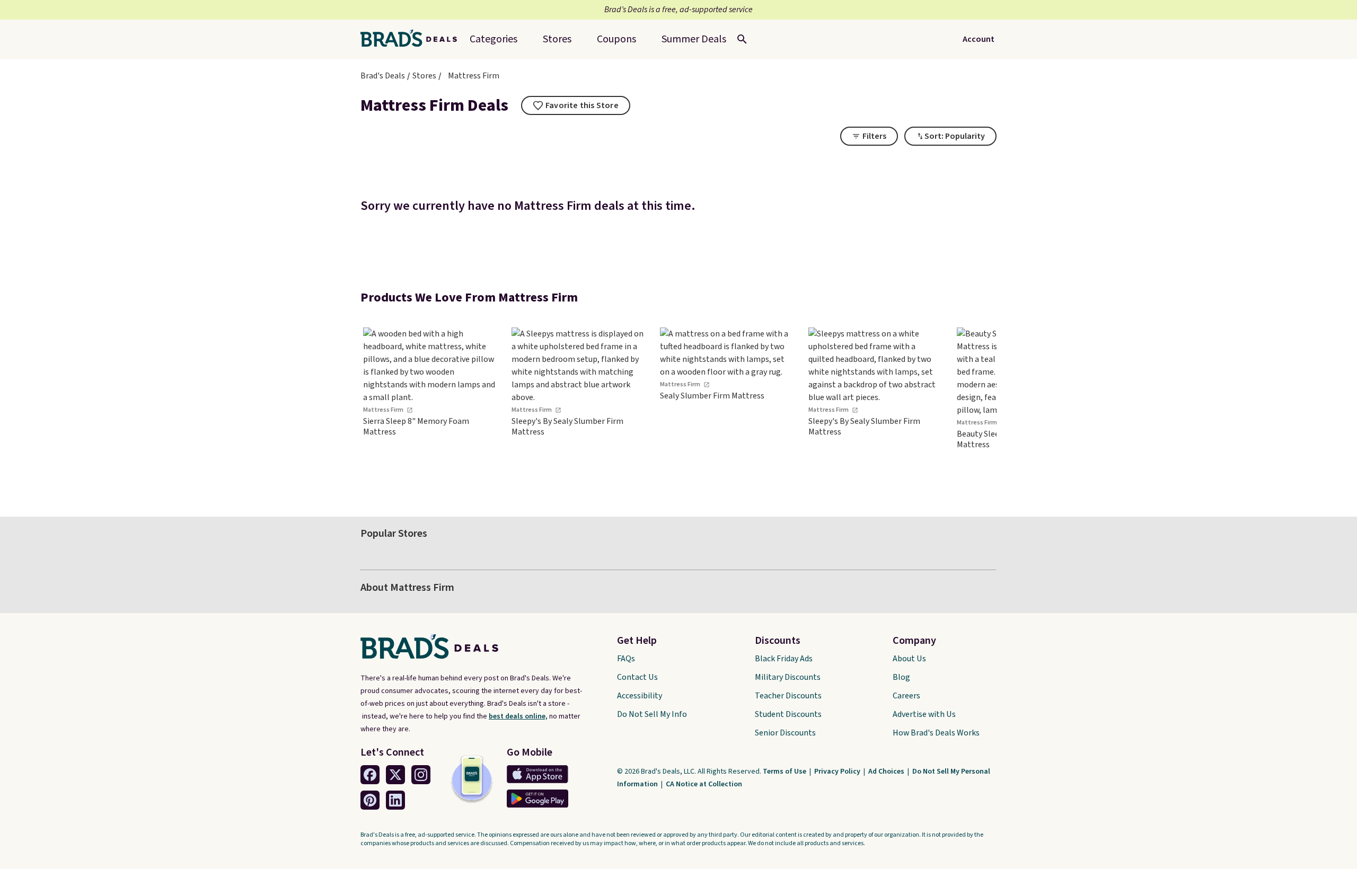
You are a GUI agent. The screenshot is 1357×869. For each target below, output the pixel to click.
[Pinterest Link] (370, 800)
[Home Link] (412, 39)
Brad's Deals (382, 76)
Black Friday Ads (784, 658)
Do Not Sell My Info (652, 714)
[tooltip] (575, 105)
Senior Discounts (785, 733)
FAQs (626, 658)
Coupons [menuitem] (616, 39)
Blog (901, 677)
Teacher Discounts (788, 695)
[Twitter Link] (395, 774)
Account (978, 39)
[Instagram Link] (421, 774)
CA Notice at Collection (704, 784)
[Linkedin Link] (395, 800)
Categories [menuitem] (493, 39)
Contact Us (637, 677)
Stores (424, 76)
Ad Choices (887, 771)
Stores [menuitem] (557, 39)
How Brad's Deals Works (936, 733)
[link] (429, 407)
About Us (909, 658)
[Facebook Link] (370, 774)
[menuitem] (693, 39)
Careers (906, 695)
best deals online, (518, 716)
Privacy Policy (838, 771)
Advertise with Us (924, 714)
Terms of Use (785, 771)
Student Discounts (788, 714)
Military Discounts (788, 677)
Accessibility (639, 695)
